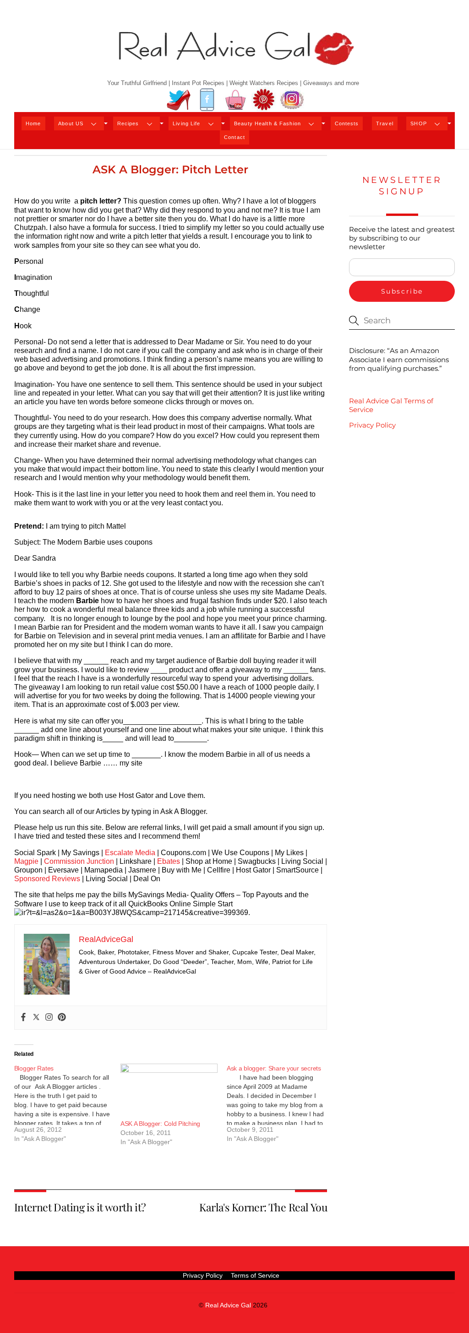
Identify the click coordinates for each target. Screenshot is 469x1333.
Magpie (26, 861)
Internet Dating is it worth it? (80, 1207)
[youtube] (235, 100)
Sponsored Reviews (47, 879)
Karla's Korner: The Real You (263, 1207)
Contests (347, 123)
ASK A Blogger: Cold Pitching (160, 1123)
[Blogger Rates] (67, 1107)
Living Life (186, 123)
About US (70, 123)
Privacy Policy (372, 425)
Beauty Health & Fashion (267, 123)
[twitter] (178, 100)
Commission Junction (79, 861)
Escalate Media (130, 853)
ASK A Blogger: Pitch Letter (170, 169)
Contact (234, 137)
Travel (384, 123)
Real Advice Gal (228, 1305)
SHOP (418, 123)
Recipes (128, 123)
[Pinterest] (62, 1018)
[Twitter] (36, 1018)
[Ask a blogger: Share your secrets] (280, 1107)
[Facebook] (23, 1018)
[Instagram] (49, 1018)
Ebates (168, 861)
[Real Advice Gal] (234, 56)
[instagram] (292, 100)
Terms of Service (255, 1275)
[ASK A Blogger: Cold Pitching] (169, 1091)
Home (33, 123)
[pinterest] (263, 100)
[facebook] (207, 100)
